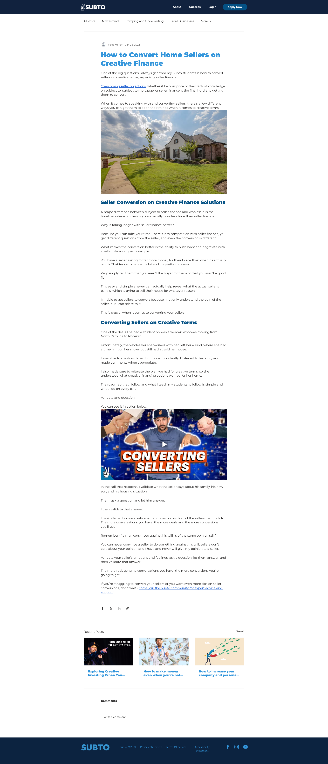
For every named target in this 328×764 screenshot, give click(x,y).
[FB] (228, 747)
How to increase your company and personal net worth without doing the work (218, 673)
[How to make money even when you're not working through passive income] (164, 651)
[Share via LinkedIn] (119, 608)
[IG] (236, 747)
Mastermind (110, 21)
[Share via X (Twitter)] (110, 608)
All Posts (89, 21)
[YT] (245, 747)
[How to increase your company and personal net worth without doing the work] (219, 651)
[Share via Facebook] (102, 608)
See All (240, 631)
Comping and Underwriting (145, 21)
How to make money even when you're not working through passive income (162, 673)
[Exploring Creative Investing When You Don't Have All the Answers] (108, 651)
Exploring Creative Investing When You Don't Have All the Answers (105, 673)
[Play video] (164, 444)
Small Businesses (182, 21)
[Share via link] (127, 608)
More (204, 21)
